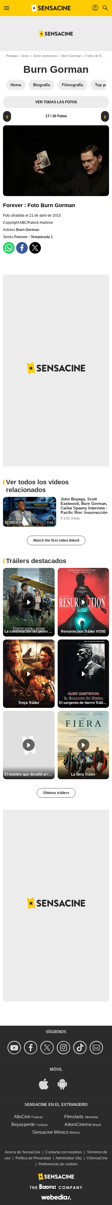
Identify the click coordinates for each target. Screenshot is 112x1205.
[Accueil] (51, 8)
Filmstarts (74, 1116)
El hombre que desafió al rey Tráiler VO (29, 774)
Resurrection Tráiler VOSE (83, 631)
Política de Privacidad (33, 1158)
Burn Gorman (71, 56)
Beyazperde (23, 1124)
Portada (11, 56)
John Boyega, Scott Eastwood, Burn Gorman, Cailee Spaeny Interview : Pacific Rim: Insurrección (84, 506)
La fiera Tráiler (83, 774)
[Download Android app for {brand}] (65, 1083)
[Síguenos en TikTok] (80, 1047)
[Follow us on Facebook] (31, 1047)
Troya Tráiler (28, 703)
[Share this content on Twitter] (35, 248)
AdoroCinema (78, 1124)
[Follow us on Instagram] (64, 1047)
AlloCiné (22, 1116)
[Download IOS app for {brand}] (47, 1083)
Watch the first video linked (56, 540)
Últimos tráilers (56, 793)
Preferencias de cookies (58, 1164)
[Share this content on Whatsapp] (9, 248)
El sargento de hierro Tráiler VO (84, 703)
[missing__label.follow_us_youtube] (15, 1047)
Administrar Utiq (69, 1158)
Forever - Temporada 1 (33, 237)
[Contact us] (97, 1047)
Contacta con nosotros (63, 1152)
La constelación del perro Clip (29, 631)
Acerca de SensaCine (22, 1152)
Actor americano (45, 56)
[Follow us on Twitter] (48, 1047)
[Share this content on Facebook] (22, 248)
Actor (25, 56)
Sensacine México (50, 1132)
